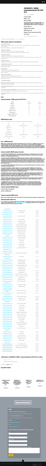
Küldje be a (10, 455)
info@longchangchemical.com (21, 202)
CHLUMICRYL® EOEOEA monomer (7, 247)
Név (9, 432)
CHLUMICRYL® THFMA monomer (7, 237)
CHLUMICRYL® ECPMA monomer (7, 298)
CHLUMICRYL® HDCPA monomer (7, 224)
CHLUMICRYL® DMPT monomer (7, 212)
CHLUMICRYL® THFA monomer (7, 223)
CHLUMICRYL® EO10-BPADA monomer (7, 275)
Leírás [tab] (17, 39)
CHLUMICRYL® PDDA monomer (7, 268)
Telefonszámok (11, 439)
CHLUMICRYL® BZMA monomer (7, 321)
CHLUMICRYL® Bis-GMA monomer (7, 281)
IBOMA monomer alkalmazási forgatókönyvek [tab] (8, 39)
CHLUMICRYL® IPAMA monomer (7, 296)
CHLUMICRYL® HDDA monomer (7, 272)
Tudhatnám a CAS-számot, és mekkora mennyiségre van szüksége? (20, 447)
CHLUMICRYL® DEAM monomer (7, 317)
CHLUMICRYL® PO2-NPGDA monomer (7, 265)
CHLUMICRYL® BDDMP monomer (7, 322)
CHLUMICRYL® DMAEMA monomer (7, 315)
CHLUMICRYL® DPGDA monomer (7, 279)
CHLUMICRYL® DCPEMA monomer (7, 230)
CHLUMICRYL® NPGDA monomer (7, 270)
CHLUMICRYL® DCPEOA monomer (7, 231)
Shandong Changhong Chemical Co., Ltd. (17, 415)
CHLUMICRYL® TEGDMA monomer (7, 263)
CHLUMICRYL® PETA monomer (7, 288)
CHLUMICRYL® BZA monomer (7, 340)
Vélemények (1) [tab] (21, 39)
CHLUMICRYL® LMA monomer (7, 240)
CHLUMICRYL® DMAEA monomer (7, 335)
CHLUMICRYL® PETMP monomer (7, 214)
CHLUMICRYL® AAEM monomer (7, 328)
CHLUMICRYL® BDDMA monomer (7, 324)
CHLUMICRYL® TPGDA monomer (7, 261)
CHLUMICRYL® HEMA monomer (7, 219)
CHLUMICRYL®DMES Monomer (7, 210)
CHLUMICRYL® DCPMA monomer (7, 226)
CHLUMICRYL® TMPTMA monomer (7, 284)
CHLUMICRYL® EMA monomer (7, 333)
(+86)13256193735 (14, 420)
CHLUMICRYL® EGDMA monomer (7, 277)
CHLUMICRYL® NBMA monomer (7, 305)
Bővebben (5, 387)
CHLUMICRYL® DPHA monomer (7, 251)
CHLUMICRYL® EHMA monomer (7, 310)
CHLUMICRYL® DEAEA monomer (7, 336)
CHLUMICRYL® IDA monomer (7, 242)
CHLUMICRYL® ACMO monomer (7, 256)
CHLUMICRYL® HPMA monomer (7, 221)
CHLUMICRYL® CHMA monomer (7, 319)
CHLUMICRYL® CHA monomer (7, 338)
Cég (9, 443)
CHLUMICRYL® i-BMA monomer (7, 308)
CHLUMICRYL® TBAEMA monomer (7, 303)
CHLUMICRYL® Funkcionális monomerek (32, 36)
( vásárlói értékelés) (30, 14)
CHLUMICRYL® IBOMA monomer (7, 244)
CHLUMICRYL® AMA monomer (7, 326)
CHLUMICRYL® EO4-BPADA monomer (7, 274)
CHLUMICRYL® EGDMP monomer (7, 312)
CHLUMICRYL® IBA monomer (7, 331)
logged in (8, 364)
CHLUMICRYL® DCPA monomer (7, 228)
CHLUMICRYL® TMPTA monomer (7, 286)
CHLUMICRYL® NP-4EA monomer (7, 233)
